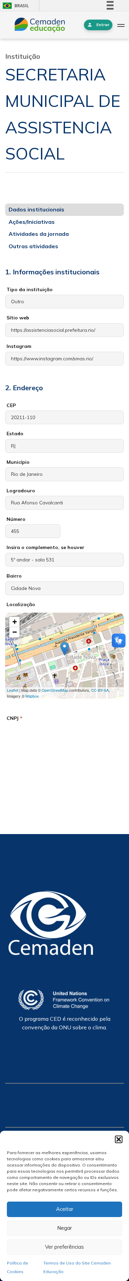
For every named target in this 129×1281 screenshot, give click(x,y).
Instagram (19, 346)
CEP (11, 405)
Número (16, 519)
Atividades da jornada (39, 233)
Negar (64, 1228)
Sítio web (18, 318)
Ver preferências (64, 1247)
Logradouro (21, 491)
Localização (21, 604)
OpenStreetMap (55, 690)
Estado (15, 433)
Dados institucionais (36, 209)
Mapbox (32, 696)
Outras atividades (33, 246)
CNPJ (14, 718)
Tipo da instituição (30, 289)
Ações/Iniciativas (32, 221)
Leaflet (12, 690)
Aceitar (64, 1209)
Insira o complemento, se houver (45, 547)
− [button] (14, 632)
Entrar (102, 24)
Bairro (14, 576)
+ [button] (14, 621)
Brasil (14, 6)
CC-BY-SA (100, 690)
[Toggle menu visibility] (120, 25)
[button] (118, 1139)
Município (18, 462)
